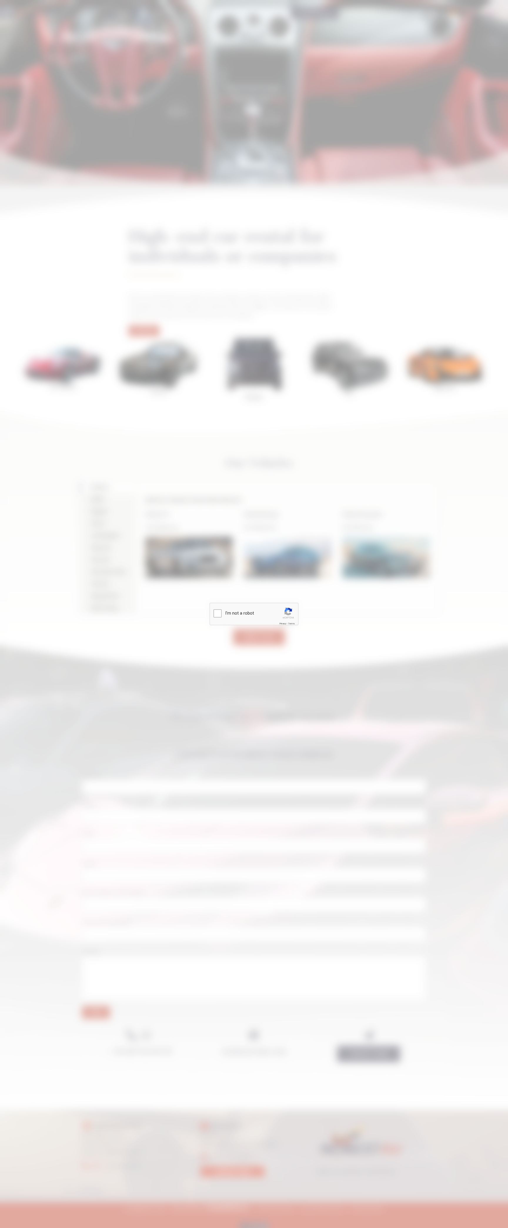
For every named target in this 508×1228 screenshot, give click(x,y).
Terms (291, 623)
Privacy (282, 623)
